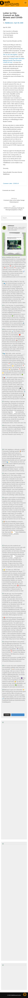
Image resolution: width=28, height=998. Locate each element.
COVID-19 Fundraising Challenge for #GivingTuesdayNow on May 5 (14, 208)
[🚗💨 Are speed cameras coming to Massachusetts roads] (14, 388)
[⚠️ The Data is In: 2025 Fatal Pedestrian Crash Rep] (14, 580)
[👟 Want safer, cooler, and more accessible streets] (14, 364)
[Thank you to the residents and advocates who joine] (14, 556)
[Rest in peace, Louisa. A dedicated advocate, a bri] (14, 436)
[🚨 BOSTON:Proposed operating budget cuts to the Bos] (14, 628)
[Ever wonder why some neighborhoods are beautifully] (14, 676)
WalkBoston (9, 23)
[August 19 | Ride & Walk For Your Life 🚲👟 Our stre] (14, 292)
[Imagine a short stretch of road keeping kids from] (14, 508)
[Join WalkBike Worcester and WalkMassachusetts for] (14, 268)
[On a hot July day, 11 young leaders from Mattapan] (14, 316)
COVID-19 (16, 183)
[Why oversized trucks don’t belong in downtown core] (14, 340)
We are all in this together (10, 54)
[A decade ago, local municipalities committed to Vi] (14, 604)
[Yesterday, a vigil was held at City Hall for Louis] (14, 412)
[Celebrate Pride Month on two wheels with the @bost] (14, 652)
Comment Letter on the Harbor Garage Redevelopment (14, 200)
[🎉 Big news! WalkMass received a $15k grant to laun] (14, 532)
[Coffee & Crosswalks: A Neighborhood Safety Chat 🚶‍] (14, 484)
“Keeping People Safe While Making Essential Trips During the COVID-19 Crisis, (13, 60)
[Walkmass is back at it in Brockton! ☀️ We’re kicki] (14, 700)
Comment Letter (7, 183)
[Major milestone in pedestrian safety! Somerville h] (14, 244)
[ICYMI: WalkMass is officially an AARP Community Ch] (14, 460)
